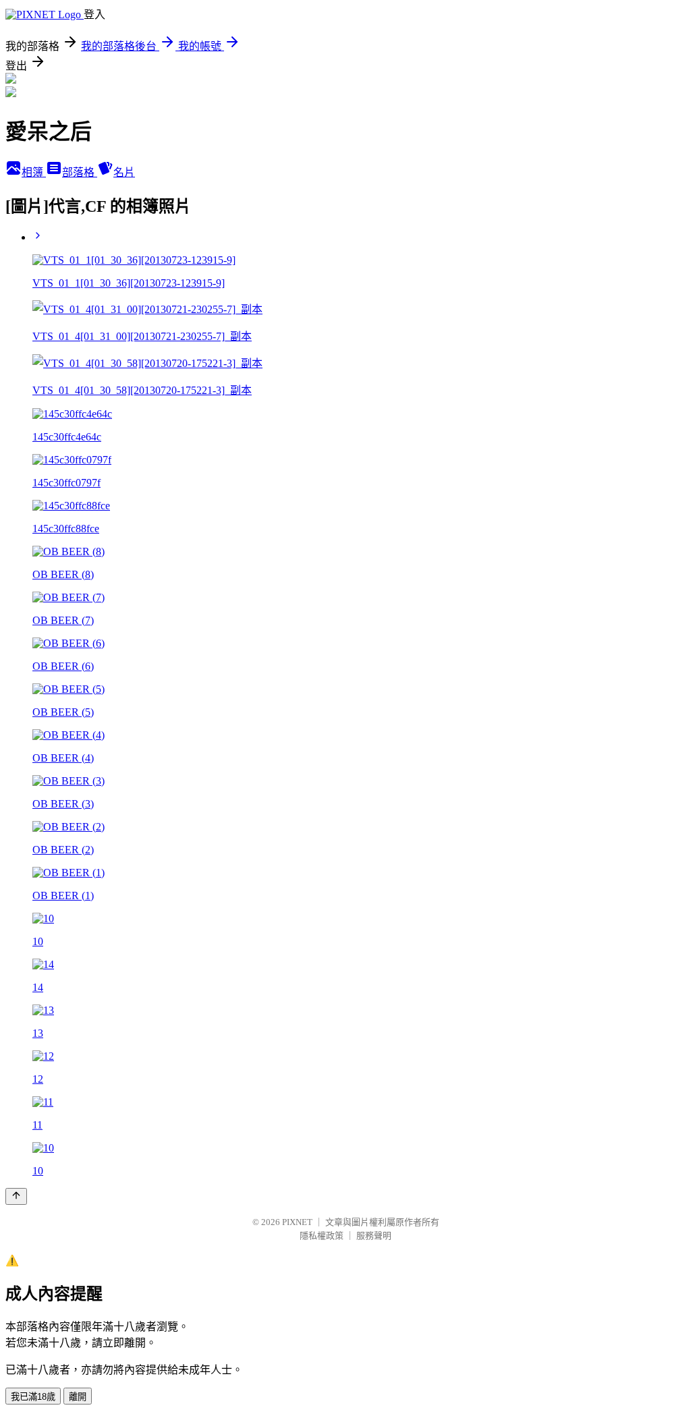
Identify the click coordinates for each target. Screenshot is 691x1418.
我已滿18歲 (33, 1397)
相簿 (34, 172)
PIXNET (297, 1222)
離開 (77, 1397)
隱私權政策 (321, 1235)
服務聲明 (373, 1235)
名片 (124, 172)
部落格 (79, 172)
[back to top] (16, 1196)
